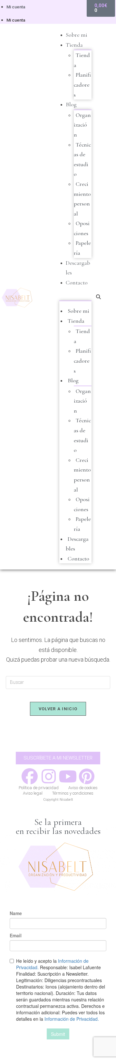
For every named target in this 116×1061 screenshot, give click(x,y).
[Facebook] (30, 776)
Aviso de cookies (83, 787)
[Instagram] (49, 776)
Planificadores (82, 84)
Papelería (82, 247)
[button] (75, 296)
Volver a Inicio (58, 708)
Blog (71, 104)
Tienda (74, 44)
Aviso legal (33, 793)
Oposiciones (82, 228)
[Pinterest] (87, 776)
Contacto (77, 282)
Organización (82, 124)
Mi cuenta (15, 7)
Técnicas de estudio (82, 159)
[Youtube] (68, 776)
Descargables (77, 543)
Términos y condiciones (72, 793)
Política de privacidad (39, 787)
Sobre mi (76, 34)
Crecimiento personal (82, 198)
